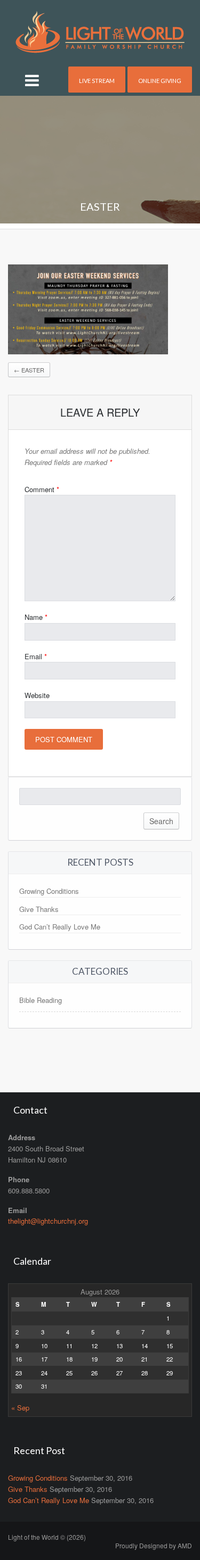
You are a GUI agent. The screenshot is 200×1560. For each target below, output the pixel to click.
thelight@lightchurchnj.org (48, 1221)
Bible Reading (40, 1000)
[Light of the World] (100, 30)
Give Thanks (39, 909)
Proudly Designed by (153, 1545)
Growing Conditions (49, 891)
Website (37, 695)
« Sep (20, 1408)
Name (36, 617)
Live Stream (97, 80)
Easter (29, 370)
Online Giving (159, 80)
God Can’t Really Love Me (59, 927)
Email (36, 656)
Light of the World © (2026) (47, 1536)
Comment (42, 489)
